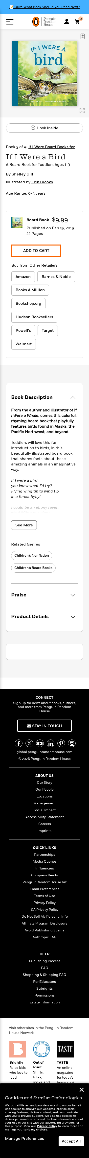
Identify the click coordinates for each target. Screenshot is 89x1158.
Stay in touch (46, 726)
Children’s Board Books (33, 567)
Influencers (44, 868)
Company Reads (44, 875)
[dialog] (44, 1121)
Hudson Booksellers (34, 317)
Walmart (24, 344)
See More (24, 525)
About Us (44, 775)
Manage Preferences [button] (24, 1138)
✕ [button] (82, 1090)
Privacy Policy (45, 902)
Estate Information (44, 1002)
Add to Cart (36, 250)
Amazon (23, 276)
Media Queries (45, 861)
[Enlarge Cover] (82, 110)
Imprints (44, 830)
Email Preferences (44, 889)
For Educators (44, 981)
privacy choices (35, 1130)
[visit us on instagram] (72, 743)
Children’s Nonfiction (31, 555)
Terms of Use (44, 896)
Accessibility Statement (44, 817)
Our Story (44, 782)
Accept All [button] (71, 1141)
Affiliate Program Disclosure (44, 923)
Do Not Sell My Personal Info (45, 916)
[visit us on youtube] (40, 743)
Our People (44, 789)
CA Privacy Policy (44, 909)
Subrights (44, 988)
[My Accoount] (67, 21)
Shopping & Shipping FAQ (44, 974)
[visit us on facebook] (18, 743)
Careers (44, 824)
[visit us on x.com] (29, 743)
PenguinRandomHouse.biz (44, 882)
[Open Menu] (10, 22)
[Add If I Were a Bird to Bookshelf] (82, 36)
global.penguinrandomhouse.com (44, 752)
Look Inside (47, 128)
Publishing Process (44, 961)
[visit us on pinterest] (61, 743)
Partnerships (44, 854)
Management (44, 803)
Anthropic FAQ (45, 937)
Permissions (45, 995)
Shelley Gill (22, 174)
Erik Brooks (42, 182)
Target (48, 330)
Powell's (23, 330)
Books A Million (30, 290)
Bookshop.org (28, 303)
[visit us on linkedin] (50, 743)
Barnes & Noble (56, 276)
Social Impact (45, 810)
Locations (45, 796)
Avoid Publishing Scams (44, 930)
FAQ (44, 968)
